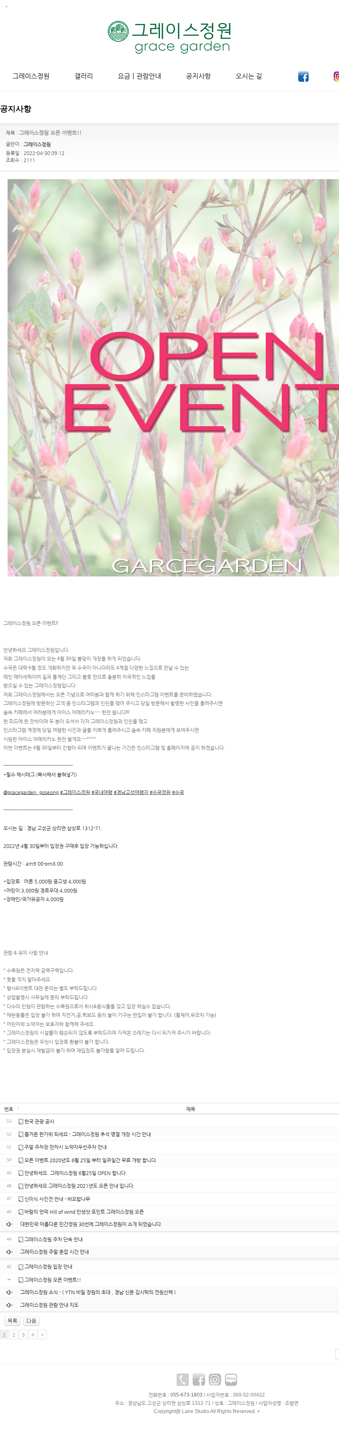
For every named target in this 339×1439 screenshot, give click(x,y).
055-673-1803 (186, 1395)
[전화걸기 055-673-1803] (183, 1382)
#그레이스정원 (75, 792)
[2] (31, 1321)
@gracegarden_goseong (31, 792)
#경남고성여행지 (131, 792)
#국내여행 (101, 792)
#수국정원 (160, 792)
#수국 (178, 792)
